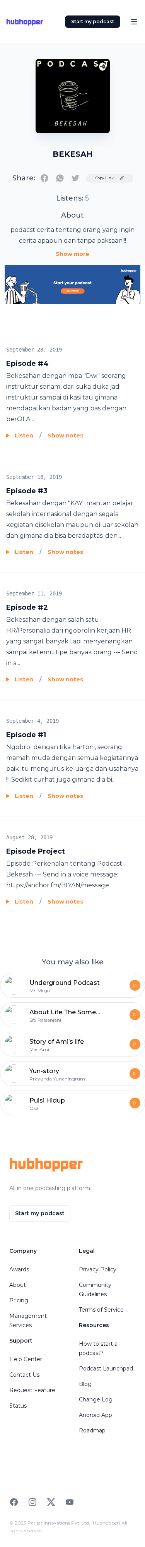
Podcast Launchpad (106, 1368)
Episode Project (35, 851)
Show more (72, 253)
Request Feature (32, 1390)
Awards (19, 1269)
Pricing (18, 1300)
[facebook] (44, 178)
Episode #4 (27, 363)
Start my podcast (92, 21)
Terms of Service (101, 1309)
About (17, 1284)
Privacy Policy (97, 1269)
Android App (95, 1415)
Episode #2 (27, 607)
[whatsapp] (60, 178)
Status (18, 1405)
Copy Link (105, 178)
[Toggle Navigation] (134, 21)
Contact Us (24, 1374)
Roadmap (92, 1430)
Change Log (96, 1399)
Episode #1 (26, 735)
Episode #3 (27, 491)
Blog (85, 1384)
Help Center (25, 1359)
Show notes (65, 435)
